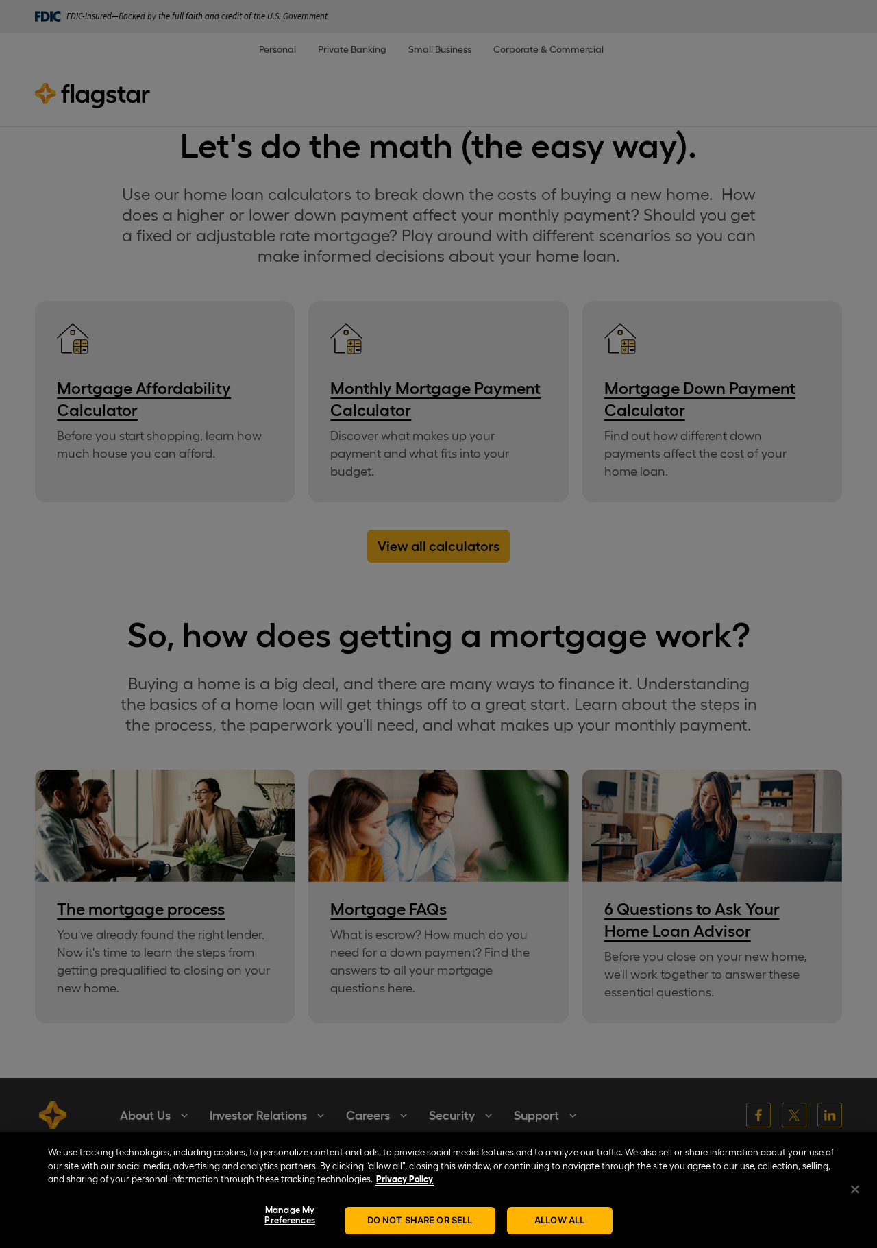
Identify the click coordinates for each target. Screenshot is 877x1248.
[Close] (855, 1189)
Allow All (559, 1219)
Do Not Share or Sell (420, 1219)
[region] (438, 1190)
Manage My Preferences (289, 1215)
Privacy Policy (404, 1179)
